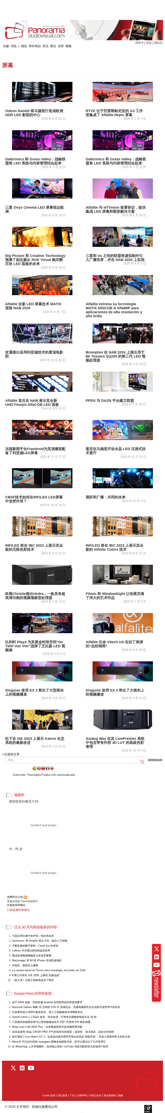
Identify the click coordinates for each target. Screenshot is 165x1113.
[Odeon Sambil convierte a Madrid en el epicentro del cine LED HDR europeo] (42, 91)
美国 (149, 42)
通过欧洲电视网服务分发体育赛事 (31, 955)
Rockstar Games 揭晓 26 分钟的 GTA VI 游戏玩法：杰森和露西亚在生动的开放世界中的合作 (66, 1007)
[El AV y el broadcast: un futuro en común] (123, 478)
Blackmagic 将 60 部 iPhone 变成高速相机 (37, 960)
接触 (120, 1095)
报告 (24, 46)
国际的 (158, 42)
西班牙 (139, 42)
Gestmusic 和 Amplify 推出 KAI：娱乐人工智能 (39, 940)
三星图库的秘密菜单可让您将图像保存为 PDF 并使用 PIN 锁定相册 (51, 1021)
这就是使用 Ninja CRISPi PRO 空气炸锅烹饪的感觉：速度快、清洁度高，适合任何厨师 (63, 1031)
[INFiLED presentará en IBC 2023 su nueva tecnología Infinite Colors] (123, 526)
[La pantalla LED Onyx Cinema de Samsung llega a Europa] (42, 188)
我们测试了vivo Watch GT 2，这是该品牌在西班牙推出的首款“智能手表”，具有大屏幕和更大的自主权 (71, 1036)
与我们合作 (95, 1095)
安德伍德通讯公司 (45, 1106)
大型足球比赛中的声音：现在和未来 (33, 935)
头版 (6, 45)
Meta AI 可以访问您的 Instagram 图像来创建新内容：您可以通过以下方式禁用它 (59, 1041)
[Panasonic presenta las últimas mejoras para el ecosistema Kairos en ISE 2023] (42, 719)
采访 (45, 46)
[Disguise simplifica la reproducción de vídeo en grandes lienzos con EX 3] (42, 671)
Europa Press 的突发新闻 (33, 993)
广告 (72, 1095)
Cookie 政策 (48, 1095)
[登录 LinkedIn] (156, 957)
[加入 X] (156, 949)
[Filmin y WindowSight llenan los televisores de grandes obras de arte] (123, 574)
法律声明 (82, 1095)
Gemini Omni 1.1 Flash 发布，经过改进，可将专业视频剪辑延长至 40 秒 (54, 1016)
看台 (53, 46)
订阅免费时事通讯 (18, 910)
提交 (142, 762)
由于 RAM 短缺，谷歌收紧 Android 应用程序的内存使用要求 (47, 1002)
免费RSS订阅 (15, 897)
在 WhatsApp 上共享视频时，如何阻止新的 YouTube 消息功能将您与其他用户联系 (60, 1046)
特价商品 (35, 46)
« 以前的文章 (11, 754)
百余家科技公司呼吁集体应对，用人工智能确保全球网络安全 (47, 1012)
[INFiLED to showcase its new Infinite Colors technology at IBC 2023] (42, 526)
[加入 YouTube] (156, 965)
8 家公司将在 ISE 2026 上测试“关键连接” (36, 975)
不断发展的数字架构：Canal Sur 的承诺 (35, 945)
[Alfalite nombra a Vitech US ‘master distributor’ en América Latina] (123, 623)
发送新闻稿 (110, 1095)
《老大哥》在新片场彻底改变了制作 (33, 980)
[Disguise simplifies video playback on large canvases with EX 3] (123, 671)
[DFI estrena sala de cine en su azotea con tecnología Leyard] (42, 333)
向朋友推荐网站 (16, 905)
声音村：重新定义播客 (25, 965)
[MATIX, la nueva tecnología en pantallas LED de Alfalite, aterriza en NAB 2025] (42, 284)
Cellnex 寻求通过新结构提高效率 (31, 950)
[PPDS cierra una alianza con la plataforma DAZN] (123, 381)
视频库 (19, 795)
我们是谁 (62, 1095)
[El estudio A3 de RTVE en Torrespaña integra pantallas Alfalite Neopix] (123, 91)
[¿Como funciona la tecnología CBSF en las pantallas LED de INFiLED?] (42, 478)
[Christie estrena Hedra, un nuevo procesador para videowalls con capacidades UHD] (42, 574)
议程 (61, 46)
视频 (68, 46)
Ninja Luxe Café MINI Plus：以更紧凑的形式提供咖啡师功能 (47, 1026)
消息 (14, 46)
